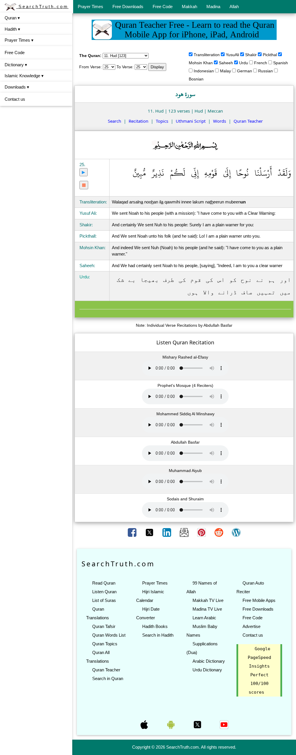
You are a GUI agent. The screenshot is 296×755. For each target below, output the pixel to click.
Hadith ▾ (12, 29)
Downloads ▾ (17, 86)
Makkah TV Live (208, 600)
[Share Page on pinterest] (202, 532)
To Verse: (125, 67)
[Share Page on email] (185, 532)
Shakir (251, 54)
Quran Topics (104, 643)
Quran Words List (108, 635)
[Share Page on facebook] (132, 532)
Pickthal (270, 54)
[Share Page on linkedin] (167, 532)
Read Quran (103, 583)
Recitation (138, 121)
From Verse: (90, 67)
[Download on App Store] (145, 724)
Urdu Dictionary (207, 669)
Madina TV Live (207, 609)
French (260, 62)
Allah (234, 6)
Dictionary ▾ (16, 64)
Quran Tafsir (103, 626)
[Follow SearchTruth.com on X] (198, 724)
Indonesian (204, 71)
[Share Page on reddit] (219, 532)
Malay (225, 71)
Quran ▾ (12, 17)
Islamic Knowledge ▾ (24, 75)
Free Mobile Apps (259, 600)
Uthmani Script (191, 121)
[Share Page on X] (150, 532)
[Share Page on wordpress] (236, 532)
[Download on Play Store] (171, 724)
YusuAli (232, 54)
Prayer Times (90, 6)
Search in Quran (107, 678)
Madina (213, 6)
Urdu (243, 62)
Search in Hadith (157, 635)
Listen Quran (104, 591)
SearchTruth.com (42, 6)
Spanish (280, 62)
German (244, 71)
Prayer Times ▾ (19, 40)
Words (219, 121)
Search (114, 121)
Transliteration (207, 54)
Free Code (163, 6)
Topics (162, 121)
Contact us (15, 99)
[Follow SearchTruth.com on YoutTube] (224, 724)
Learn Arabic (204, 617)
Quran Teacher (248, 121)
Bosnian (196, 79)
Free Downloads (127, 6)
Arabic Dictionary (209, 661)
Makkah (189, 6)
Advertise (251, 626)
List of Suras (104, 600)
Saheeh (226, 62)
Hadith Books (155, 626)
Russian (265, 71)
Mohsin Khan (201, 62)
